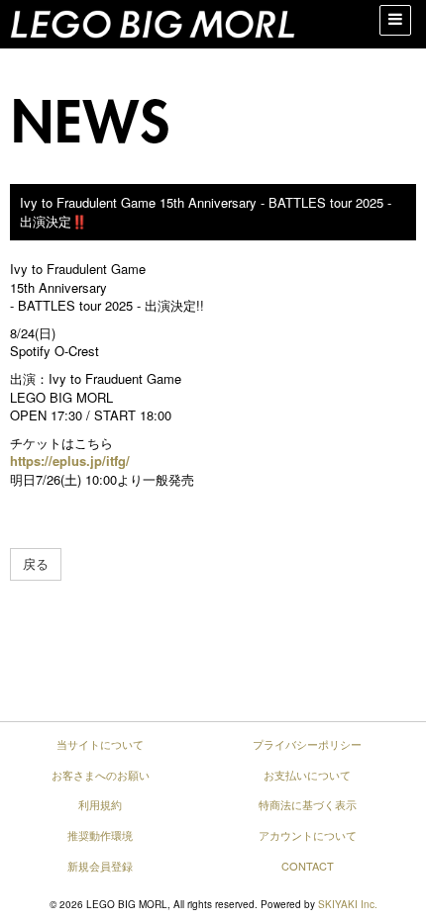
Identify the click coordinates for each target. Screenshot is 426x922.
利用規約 (100, 804)
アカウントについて (308, 835)
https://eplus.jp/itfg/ (70, 460)
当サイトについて (100, 744)
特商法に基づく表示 (308, 804)
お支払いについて (307, 775)
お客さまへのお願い (101, 775)
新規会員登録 (100, 866)
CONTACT (307, 866)
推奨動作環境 (100, 835)
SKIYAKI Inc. (347, 904)
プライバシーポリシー (307, 744)
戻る (36, 563)
